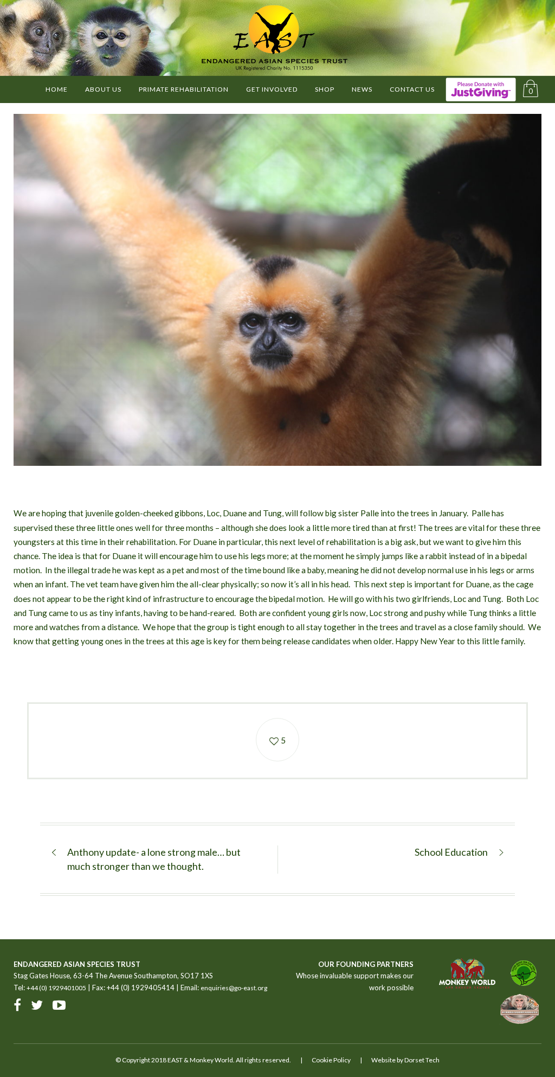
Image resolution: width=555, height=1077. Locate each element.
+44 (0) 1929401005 (56, 988)
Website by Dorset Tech (405, 1060)
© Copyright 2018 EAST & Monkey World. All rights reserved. (203, 1060)
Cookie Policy (331, 1060)
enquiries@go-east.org (234, 988)
